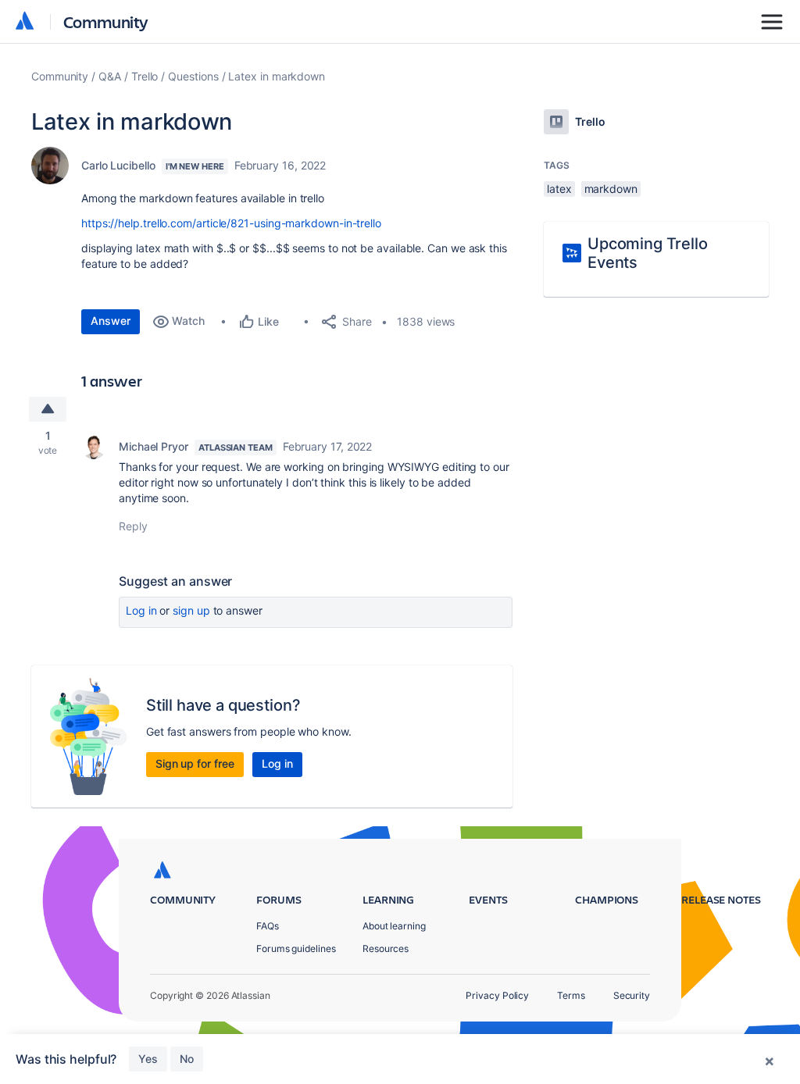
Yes (148, 1058)
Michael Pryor (153, 446)
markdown (611, 188)
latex (559, 188)
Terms (571, 995)
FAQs (267, 926)
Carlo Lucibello (118, 165)
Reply (133, 526)
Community (105, 21)
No (187, 1058)
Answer (110, 320)
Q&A (109, 76)
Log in (141, 610)
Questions (193, 76)
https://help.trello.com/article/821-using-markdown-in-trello (231, 223)
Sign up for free (194, 763)
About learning (394, 926)
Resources (385, 948)
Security (631, 995)
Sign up (191, 610)
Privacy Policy (497, 995)
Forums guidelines (296, 948)
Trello (145, 76)
